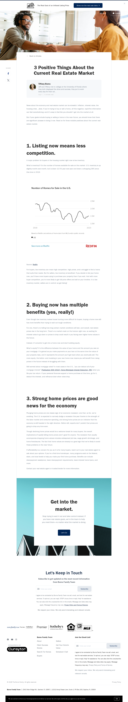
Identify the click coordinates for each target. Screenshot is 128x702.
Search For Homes (44, 652)
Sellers (62, 13)
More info (88, 699)
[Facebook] (8, 639)
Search (71, 13)
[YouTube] (12, 639)
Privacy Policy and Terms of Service (76, 605)
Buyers (53, 13)
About (39, 641)
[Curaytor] (17, 651)
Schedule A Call (62, 652)
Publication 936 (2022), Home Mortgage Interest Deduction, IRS (67, 370)
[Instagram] (16, 639)
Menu (104, 13)
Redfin (35, 264)
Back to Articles (35, 56)
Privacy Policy (116, 682)
